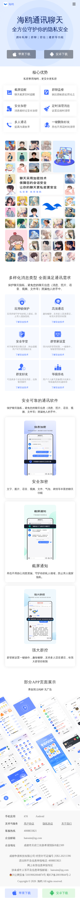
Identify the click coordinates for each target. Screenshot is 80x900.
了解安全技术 (22, 322)
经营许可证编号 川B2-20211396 (53, 855)
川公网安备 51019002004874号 (29, 874)
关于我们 (66, 823)
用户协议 (29, 823)
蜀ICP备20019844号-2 (59, 874)
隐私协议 (48, 823)
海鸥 (11, 4)
